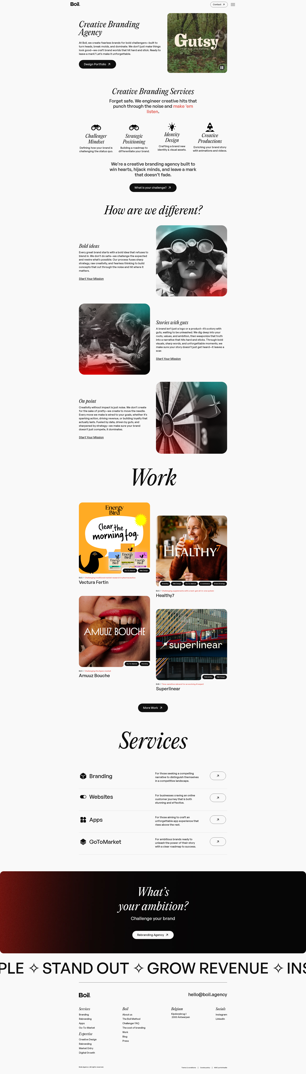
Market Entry (86, 1048)
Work (125, 1032)
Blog (124, 1036)
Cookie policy (205, 1068)
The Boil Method (131, 1019)
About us (127, 1014)
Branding (84, 1014)
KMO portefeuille (220, 1068)
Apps (82, 1023)
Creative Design (88, 1039)
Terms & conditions (188, 1068)
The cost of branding (133, 1028)
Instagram (221, 1014)
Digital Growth (87, 1053)
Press (125, 1041)
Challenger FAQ (130, 1023)
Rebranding (85, 1019)
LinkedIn (220, 1019)
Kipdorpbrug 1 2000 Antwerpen (180, 1015)
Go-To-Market (87, 1028)
